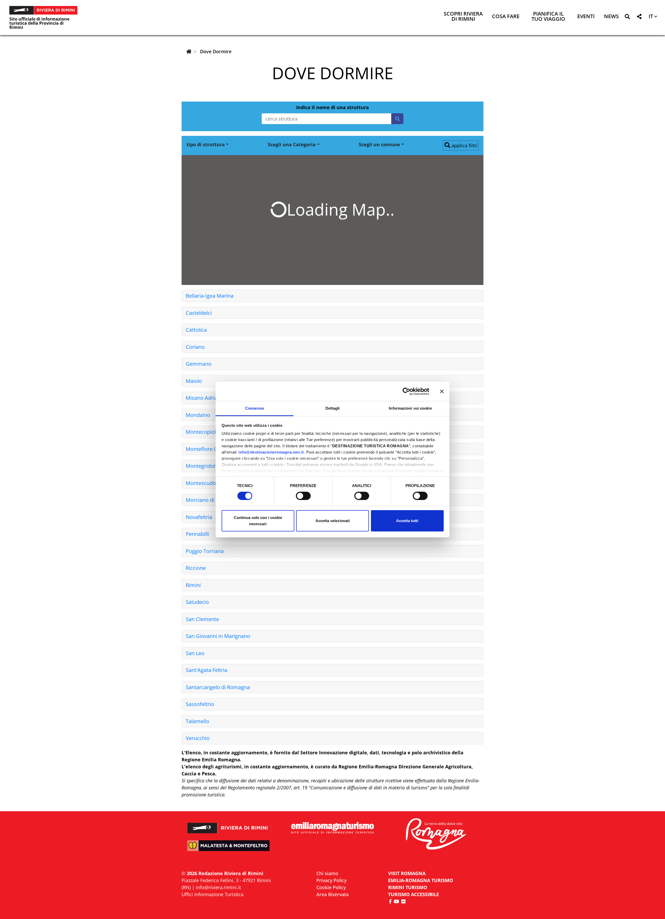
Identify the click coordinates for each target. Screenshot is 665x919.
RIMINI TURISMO (407, 887)
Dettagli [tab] (332, 408)
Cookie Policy (331, 887)
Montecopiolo (202, 431)
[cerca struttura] (397, 118)
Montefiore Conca (207, 448)
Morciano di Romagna (212, 499)
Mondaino (198, 414)
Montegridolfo (203, 465)
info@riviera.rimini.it (218, 887)
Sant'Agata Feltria (206, 670)
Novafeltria (199, 517)
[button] (627, 17)
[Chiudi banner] (442, 391)
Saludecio (197, 601)
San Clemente (202, 619)
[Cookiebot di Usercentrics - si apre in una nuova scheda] (406, 391)
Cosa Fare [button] (506, 17)
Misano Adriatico (206, 397)
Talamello (197, 721)
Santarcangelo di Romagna (218, 687)
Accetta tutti (407, 520)
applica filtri (463, 145)
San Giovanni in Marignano (218, 636)
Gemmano (198, 363)
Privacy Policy (331, 880)
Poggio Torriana (205, 551)
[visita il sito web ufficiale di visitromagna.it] (435, 834)
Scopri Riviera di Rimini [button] (463, 16)
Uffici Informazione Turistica (212, 894)
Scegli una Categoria (292, 144)
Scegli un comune (379, 144)
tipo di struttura (206, 144)
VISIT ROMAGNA (406, 873)
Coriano (195, 346)
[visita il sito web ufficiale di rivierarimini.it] (229, 824)
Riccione (196, 567)
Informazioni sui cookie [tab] (410, 408)
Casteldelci (199, 312)
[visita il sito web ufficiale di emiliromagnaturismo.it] (332, 828)
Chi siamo (327, 873)
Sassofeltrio (200, 704)
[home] (188, 51)
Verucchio (198, 738)
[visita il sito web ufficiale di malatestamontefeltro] (229, 849)
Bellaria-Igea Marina (210, 295)
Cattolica (196, 329)
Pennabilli (197, 533)
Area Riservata (332, 894)
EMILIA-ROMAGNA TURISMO (420, 880)
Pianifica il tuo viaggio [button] (548, 16)
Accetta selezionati (332, 520)
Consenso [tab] (254, 408)
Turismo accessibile (413, 894)
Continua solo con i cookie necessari (258, 520)
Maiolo (194, 380)
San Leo (195, 653)
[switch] (303, 496)
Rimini (193, 585)
